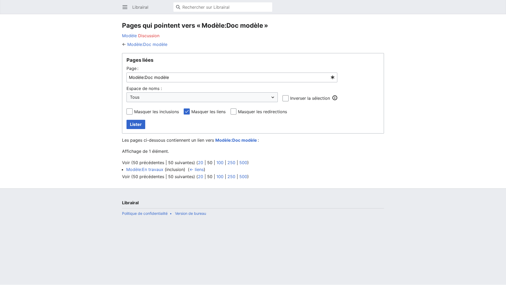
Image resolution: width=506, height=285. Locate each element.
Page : (132, 68)
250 (231, 162)
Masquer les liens (208, 111)
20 (200, 162)
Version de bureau (190, 213)
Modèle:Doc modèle (147, 44)
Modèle (129, 35)
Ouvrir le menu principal (126, 9)
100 (219, 162)
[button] (334, 98)
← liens (196, 169)
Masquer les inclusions (156, 111)
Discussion (148, 35)
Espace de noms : (144, 88)
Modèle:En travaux (144, 169)
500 (243, 162)
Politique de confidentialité (145, 213)
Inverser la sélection (310, 98)
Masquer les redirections (262, 111)
